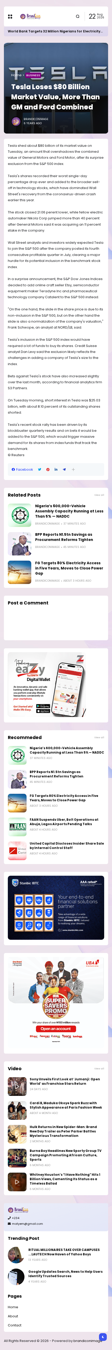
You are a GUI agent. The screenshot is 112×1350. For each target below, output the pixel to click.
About (13, 1316)
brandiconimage (87, 1340)
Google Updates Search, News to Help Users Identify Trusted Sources (65, 1274)
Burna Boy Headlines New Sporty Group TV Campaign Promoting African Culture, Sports (66, 1155)
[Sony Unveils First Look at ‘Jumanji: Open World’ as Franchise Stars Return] (17, 1086)
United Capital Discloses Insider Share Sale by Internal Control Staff (67, 845)
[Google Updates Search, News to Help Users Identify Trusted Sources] (16, 1277)
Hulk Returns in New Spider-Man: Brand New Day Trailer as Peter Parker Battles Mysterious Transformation (63, 1131)
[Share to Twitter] (39, 469)
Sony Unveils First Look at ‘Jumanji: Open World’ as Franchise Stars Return (65, 1081)
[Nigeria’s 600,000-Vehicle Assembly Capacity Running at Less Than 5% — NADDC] (19, 515)
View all (99, 495)
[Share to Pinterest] (47, 469)
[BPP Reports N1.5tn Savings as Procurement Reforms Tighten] (19, 543)
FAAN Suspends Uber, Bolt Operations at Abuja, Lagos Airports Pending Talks (64, 822)
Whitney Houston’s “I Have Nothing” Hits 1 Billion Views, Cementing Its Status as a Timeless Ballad (65, 1179)
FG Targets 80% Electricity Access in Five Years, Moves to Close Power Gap (69, 568)
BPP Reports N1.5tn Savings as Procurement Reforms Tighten (64, 537)
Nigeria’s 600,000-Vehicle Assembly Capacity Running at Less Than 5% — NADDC (69, 511)
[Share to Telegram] (64, 469)
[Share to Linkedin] (56, 469)
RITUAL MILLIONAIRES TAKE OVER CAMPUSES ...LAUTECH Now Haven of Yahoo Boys (64, 1252)
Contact (14, 1325)
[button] (73, 469)
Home (16, 75)
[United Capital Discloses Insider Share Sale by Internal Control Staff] (17, 850)
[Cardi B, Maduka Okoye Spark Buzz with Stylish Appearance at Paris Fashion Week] (17, 1110)
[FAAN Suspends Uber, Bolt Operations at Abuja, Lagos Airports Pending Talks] (17, 827)
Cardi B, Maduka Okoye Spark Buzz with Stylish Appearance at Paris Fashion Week (66, 1105)
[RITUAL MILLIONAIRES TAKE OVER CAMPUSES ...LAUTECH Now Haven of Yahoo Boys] (16, 1255)
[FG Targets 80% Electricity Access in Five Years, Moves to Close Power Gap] (19, 572)
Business (33, 75)
